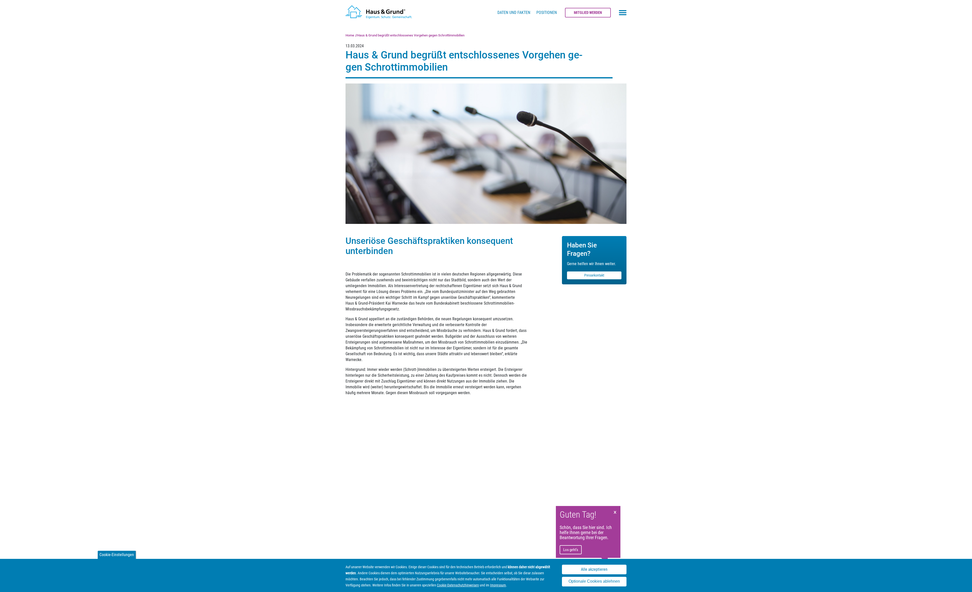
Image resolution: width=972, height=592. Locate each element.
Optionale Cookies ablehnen (594, 581)
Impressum (498, 585)
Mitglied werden (588, 12)
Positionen (546, 12)
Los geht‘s (570, 549)
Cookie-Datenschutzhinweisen (458, 585)
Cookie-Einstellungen (116, 554)
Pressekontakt (594, 275)
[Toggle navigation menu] (622, 12)
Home (350, 35)
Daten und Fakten (513, 12)
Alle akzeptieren (594, 569)
